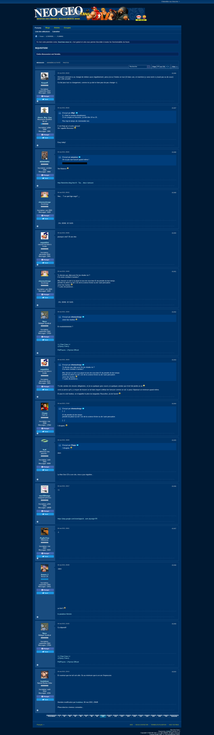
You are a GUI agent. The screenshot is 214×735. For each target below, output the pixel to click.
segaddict (44, 243)
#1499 (174, 624)
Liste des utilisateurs (42, 32)
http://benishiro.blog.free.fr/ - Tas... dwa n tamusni (75, 183)
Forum (42, 36)
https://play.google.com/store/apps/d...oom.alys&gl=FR (77, 519)
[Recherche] (148, 66)
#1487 (174, 108)
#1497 (174, 528)
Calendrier (56, 32)
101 (109, 716)
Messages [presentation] (40, 62)
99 (97, 716)
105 (134, 716)
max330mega (44, 496)
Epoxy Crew (63, 346)
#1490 (174, 233)
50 (64, 716)
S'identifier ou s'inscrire (169, 1)
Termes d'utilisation (158, 724)
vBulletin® (169, 731)
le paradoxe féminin (65, 614)
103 (122, 716)
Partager (46, 96)
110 (141, 716)
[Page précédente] (167, 66)
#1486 (174, 73)
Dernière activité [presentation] (53, 62)
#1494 (174, 404)
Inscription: (45, 89)
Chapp (44, 413)
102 (115, 716)
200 (153, 716)
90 (70, 716)
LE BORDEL (50, 36)
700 (166, 716)
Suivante (174, 716)
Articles (57, 28)
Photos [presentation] (66, 62)
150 (147, 716)
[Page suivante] (168, 66)
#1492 (174, 312)
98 (92, 716)
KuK (44, 450)
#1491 (174, 271)
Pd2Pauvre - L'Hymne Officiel (68, 350)
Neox (44, 321)
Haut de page (174, 724)
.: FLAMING (59, 36)
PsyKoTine (44, 538)
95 (75, 716)
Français (40, 725)
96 (81, 716)
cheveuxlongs (45, 202)
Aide (131, 724)
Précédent (51, 716)
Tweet (46, 99)
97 (86, 716)
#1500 (174, 672)
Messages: (43, 93)
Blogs (47, 28)
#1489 (174, 193)
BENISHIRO (44, 162)
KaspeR (44, 83)
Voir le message (77, 113)
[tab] (40, 62)
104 (128, 716)
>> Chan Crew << (64, 344)
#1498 (174, 565)
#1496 (174, 486)
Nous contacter (141, 724)
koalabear (44, 681)
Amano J (44, 575)
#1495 (174, 440)
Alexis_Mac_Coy (45, 117)
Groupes (67, 28)
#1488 (174, 152)
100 (103, 716)
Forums (38, 28)
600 (159, 716)
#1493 (174, 360)
